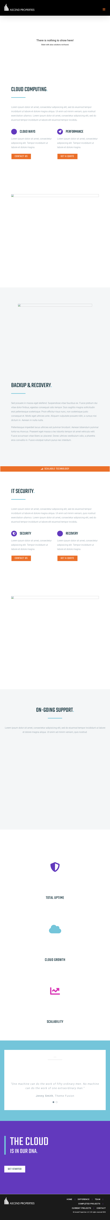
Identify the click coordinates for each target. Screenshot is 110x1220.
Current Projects (81, 1208)
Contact (101, 1208)
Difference (84, 1199)
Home (69, 1199)
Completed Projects (89, 1204)
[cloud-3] (55, 195)
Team (97, 1199)
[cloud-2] (55, 597)
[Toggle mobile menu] (104, 9)
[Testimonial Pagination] (53, 1102)
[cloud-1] (55, 305)
